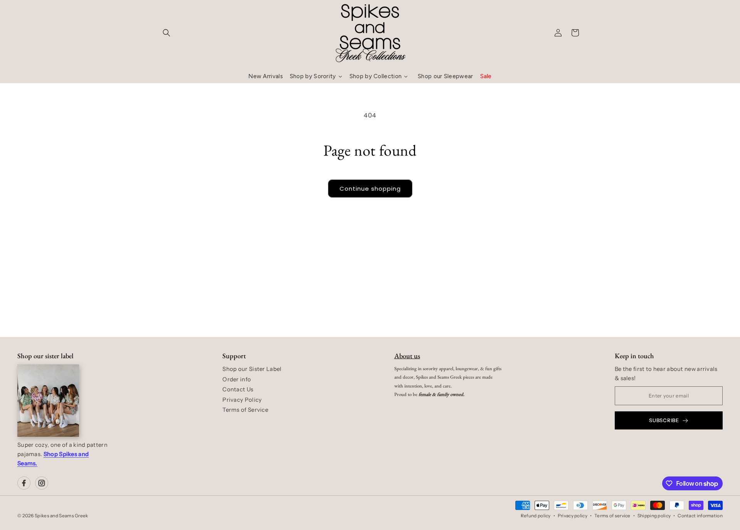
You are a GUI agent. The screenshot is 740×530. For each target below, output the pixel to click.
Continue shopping (370, 188)
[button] (166, 32)
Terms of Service (245, 409)
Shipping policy (654, 515)
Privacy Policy (242, 399)
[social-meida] (23, 483)
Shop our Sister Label (251, 369)
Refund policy (536, 515)
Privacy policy (572, 515)
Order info (236, 379)
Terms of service (612, 515)
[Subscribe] (430, 307)
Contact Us (237, 389)
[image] (48, 400)
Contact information (700, 515)
